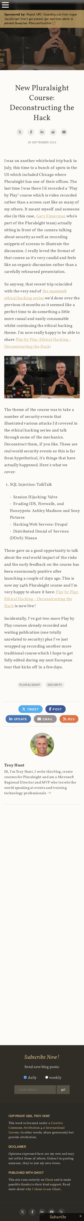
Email (47, 719)
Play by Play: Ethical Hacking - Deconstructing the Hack (41, 599)
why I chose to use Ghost (43, 1189)
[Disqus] (42, 861)
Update (20, 719)
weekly (55, 1077)
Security (54, 684)
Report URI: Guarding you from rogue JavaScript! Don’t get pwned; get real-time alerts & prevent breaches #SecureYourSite (40, 19)
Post (57, 709)
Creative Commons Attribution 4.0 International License (37, 1128)
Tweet (32, 709)
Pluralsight (29, 684)
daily (32, 1077)
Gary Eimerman (51, 216)
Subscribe (58, 1217)
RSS (71, 719)
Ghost (49, 1180)
